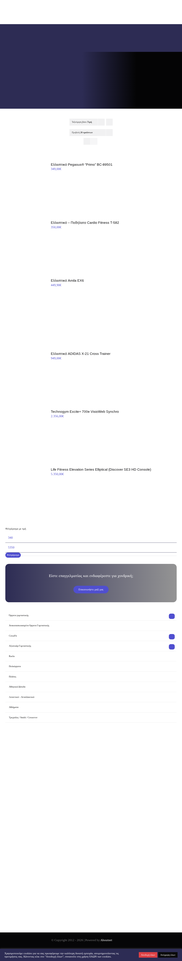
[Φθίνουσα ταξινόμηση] (109, 122)
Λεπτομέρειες (24, 187)
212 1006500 (25, 830)
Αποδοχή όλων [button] (148, 955)
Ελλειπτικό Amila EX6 (67, 280)
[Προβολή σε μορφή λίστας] (93, 141)
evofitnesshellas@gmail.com (33, 836)
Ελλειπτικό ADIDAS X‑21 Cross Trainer (80, 354)
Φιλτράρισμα (13, 555)
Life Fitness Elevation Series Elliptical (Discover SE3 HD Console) (101, 469)
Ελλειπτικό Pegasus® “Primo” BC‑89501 (82, 164)
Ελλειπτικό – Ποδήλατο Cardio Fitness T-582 (85, 222)
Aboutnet (106, 940)
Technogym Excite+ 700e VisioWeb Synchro (85, 411)
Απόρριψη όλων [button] (167, 955)
